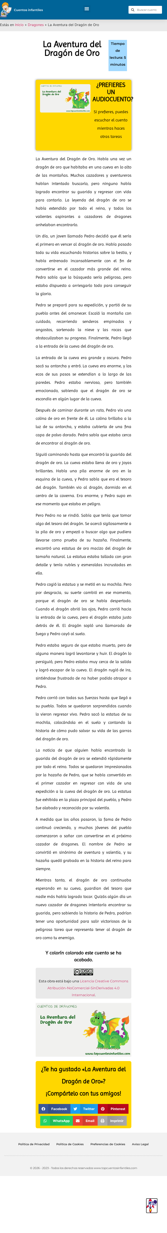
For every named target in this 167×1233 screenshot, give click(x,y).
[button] (86, 8)
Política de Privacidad (34, 1144)
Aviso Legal (140, 1144)
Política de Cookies (70, 1144)
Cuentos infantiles (28, 10)
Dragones (36, 25)
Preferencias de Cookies (107, 1144)
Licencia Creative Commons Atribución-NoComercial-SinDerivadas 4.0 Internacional (87, 988)
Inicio (19, 25)
